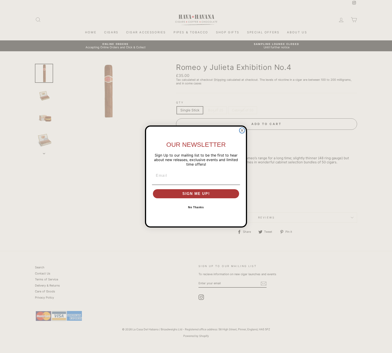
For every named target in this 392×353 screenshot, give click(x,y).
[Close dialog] (242, 130)
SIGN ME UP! (196, 194)
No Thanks (196, 207)
